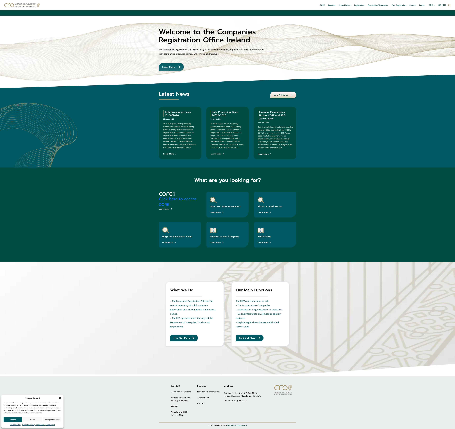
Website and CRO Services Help (179, 413)
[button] (60, 398)
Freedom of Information (208, 391)
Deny (32, 419)
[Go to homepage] (22, 5)
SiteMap (174, 406)
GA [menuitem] (439, 5)
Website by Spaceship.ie (237, 425)
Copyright (175, 386)
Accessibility (203, 397)
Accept (13, 419)
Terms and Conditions (181, 391)
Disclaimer (202, 386)
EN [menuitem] (444, 5)
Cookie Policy (15, 425)
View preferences (51, 419)
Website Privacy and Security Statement (38, 425)
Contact (201, 403)
